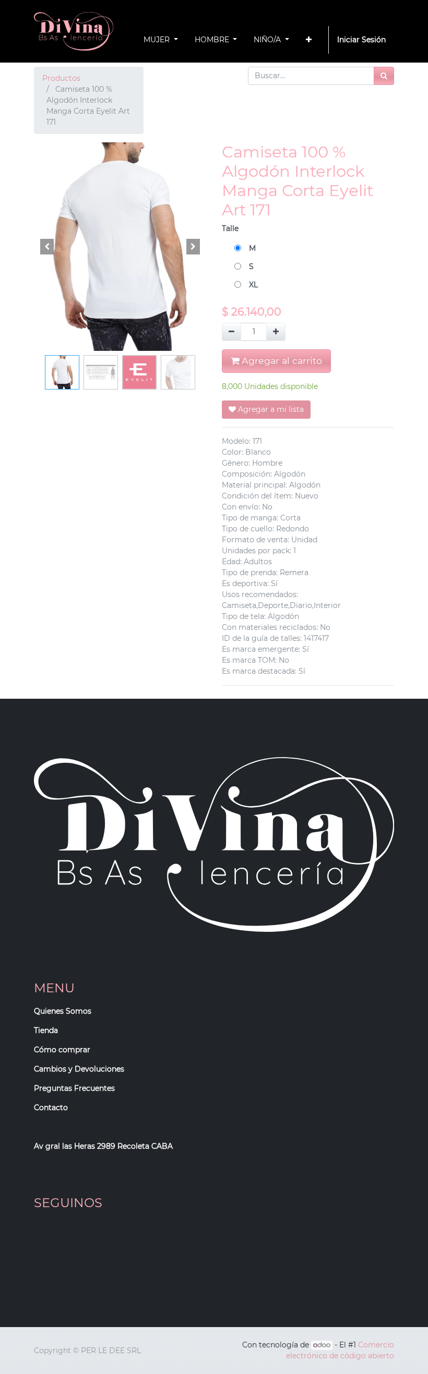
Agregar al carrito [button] (280, 360)
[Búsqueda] (384, 76)
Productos (61, 78)
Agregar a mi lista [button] (270, 409)
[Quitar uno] (231, 332)
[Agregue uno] (276, 332)
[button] (309, 40)
